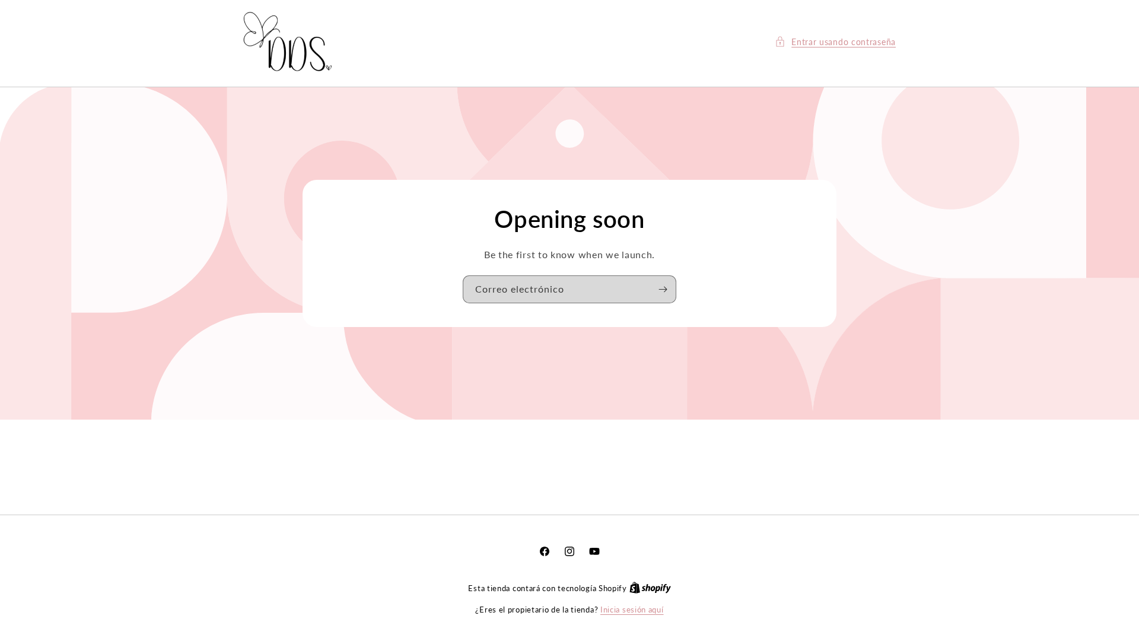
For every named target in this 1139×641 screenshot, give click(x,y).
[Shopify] (650, 588)
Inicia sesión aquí (632, 609)
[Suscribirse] (663, 289)
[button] (835, 41)
